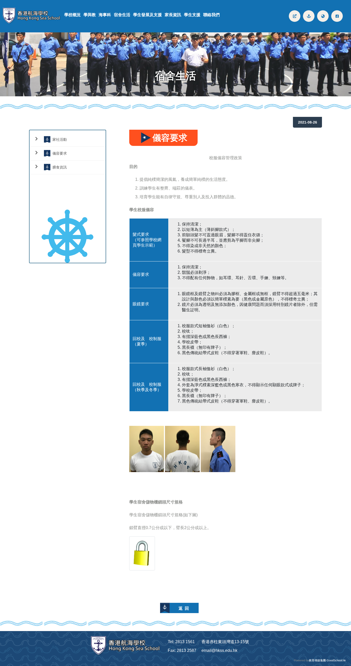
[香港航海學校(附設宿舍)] (33, 16)
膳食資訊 (59, 167)
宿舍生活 (122, 15)
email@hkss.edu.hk (219, 650)
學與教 (90, 15)
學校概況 (72, 15)
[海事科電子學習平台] (309, 16)
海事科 (105, 15)
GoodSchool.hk (336, 660)
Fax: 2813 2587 (182, 650)
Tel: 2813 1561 (181, 642)
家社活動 (59, 139)
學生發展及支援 (147, 15)
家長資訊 (173, 15)
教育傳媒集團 (317, 660)
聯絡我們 (211, 15)
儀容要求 (59, 153)
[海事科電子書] (294, 16)
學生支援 (192, 15)
